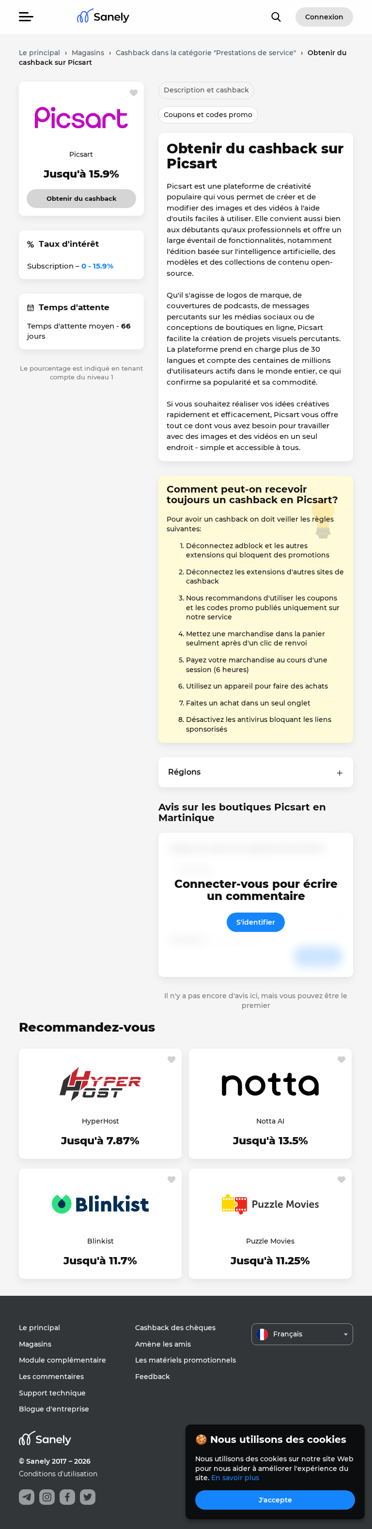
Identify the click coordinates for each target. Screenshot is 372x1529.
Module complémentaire (62, 1360)
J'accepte (275, 1500)
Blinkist (100, 1241)
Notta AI (270, 1121)
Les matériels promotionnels (185, 1360)
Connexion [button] (324, 17)
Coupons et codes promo (208, 114)
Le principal (39, 1327)
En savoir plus (235, 1477)
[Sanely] (103, 17)
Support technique (52, 1393)
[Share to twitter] (87, 1497)
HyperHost (100, 1121)
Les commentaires (51, 1376)
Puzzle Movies (270, 1241)
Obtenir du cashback (81, 195)
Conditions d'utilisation (58, 1473)
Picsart (81, 154)
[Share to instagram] (47, 1497)
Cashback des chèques (175, 1327)
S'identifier (255, 922)
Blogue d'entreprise (54, 1409)
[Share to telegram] (26, 1497)
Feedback (152, 1376)
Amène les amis (163, 1344)
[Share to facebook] (67, 1497)
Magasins (35, 1344)
